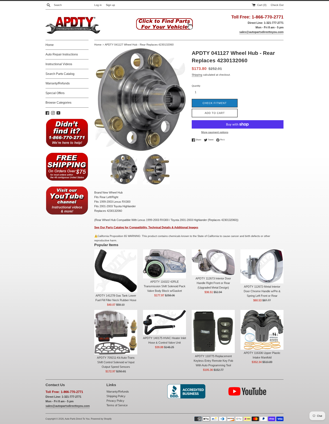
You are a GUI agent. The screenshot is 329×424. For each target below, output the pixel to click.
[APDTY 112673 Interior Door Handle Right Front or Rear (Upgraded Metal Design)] (213, 262)
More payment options (214, 132)
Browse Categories (58, 102)
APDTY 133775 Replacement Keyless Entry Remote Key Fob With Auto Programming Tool (213, 360)
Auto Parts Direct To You (77, 419)
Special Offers (55, 93)
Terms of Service (117, 405)
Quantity (196, 86)
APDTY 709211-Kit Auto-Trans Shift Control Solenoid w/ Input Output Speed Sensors (116, 362)
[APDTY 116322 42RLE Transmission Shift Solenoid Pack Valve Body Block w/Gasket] (164, 263)
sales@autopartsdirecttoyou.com (261, 32)
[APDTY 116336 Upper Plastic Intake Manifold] (261, 330)
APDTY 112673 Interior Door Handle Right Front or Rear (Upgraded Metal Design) (213, 283)
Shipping (197, 74)
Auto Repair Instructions (62, 54)
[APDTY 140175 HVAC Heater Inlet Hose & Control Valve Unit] (164, 322)
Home (50, 44)
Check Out (277, 5)
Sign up (110, 5)
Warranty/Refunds (58, 83)
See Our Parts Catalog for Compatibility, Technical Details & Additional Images (146, 227)
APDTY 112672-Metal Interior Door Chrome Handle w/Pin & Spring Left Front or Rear (262, 291)
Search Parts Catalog (60, 73)
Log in (98, 5)
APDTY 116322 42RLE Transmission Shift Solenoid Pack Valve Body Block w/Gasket (164, 286)
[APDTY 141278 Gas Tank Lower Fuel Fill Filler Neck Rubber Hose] (115, 270)
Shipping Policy (115, 396)
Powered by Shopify (101, 419)
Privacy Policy (115, 400)
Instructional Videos (59, 64)
